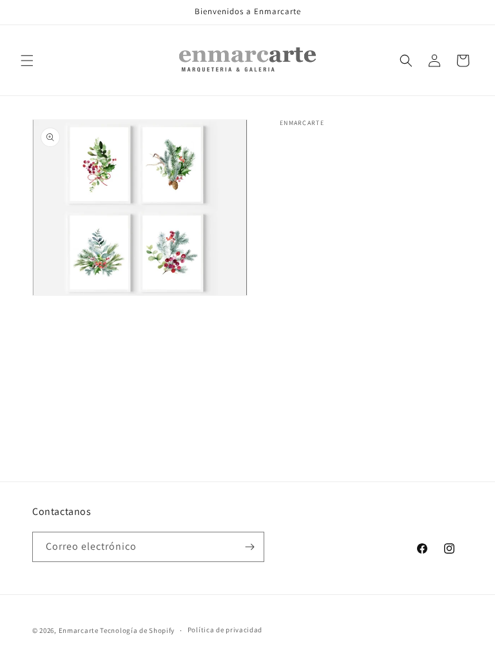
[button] (27, 60)
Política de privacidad (225, 629)
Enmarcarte (79, 630)
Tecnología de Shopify (137, 630)
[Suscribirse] (249, 547)
